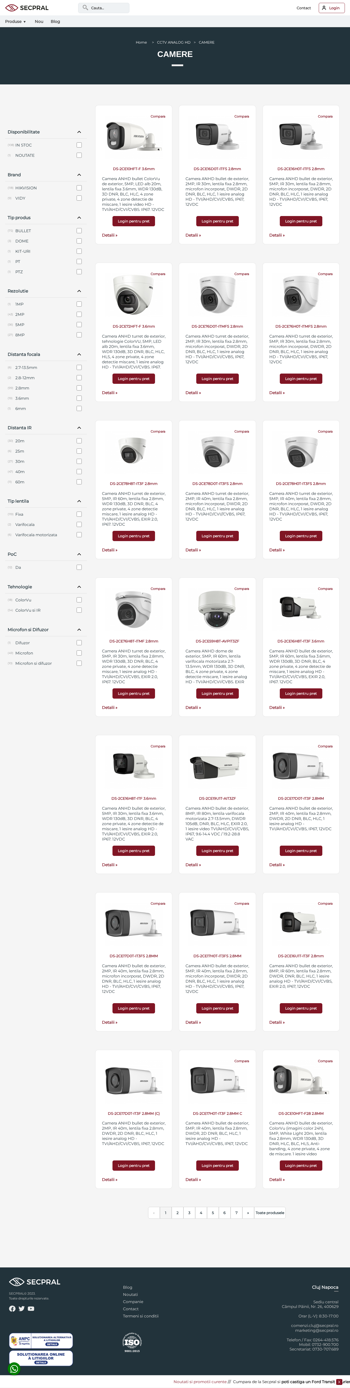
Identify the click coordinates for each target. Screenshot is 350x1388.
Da (18, 567)
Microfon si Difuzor (28, 629)
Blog (127, 1287)
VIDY (20, 198)
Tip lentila (18, 501)
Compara (158, 116)
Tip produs (19, 217)
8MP (20, 335)
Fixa (19, 514)
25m (19, 451)
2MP (19, 314)
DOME (21, 241)
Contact (304, 8)
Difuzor (22, 642)
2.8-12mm (25, 377)
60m (19, 482)
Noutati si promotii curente (181, 1381)
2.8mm (22, 388)
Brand (14, 174)
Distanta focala (24, 354)
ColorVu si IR (27, 610)
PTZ (19, 271)
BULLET (23, 230)
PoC (12, 554)
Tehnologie (20, 586)
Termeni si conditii (141, 1316)
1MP (19, 304)
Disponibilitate (24, 131)
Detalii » (109, 235)
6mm (20, 408)
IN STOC (23, 145)
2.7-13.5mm (26, 367)
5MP (19, 324)
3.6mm (22, 398)
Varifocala (25, 524)
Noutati (130, 1294)
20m (19, 440)
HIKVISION (26, 187)
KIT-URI (22, 251)
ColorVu (23, 600)
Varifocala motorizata (36, 534)
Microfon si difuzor (33, 663)
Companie (133, 1301)
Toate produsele (270, 1212)
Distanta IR (20, 427)
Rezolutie (18, 291)
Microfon (24, 653)
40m (20, 471)
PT (17, 261)
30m (19, 461)
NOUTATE (25, 155)
